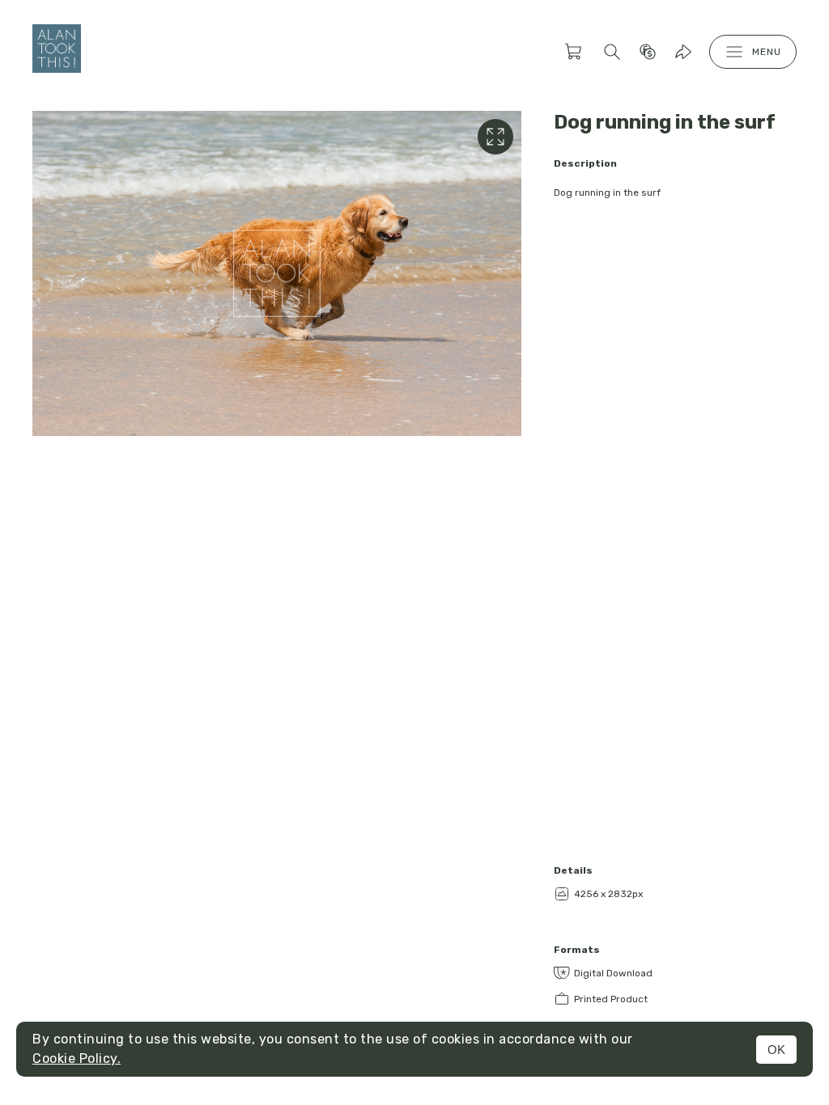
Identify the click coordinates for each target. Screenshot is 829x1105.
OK (776, 1049)
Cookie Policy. (76, 1058)
